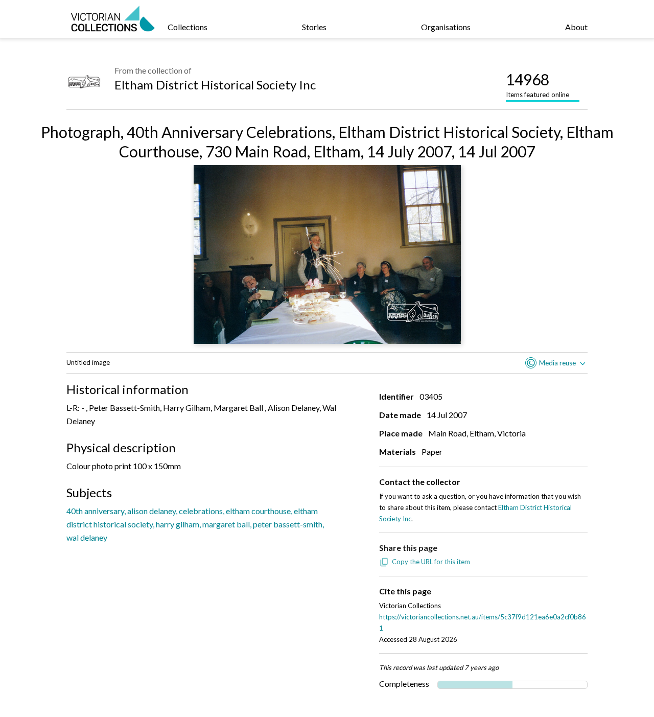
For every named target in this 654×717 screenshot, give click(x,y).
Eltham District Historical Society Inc (215, 84)
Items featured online (537, 84)
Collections (187, 27)
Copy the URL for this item (431, 562)
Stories (314, 27)
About (576, 27)
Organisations (446, 27)
